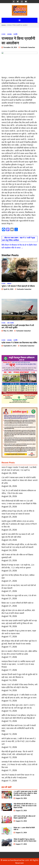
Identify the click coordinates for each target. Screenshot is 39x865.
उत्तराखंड (9, 34)
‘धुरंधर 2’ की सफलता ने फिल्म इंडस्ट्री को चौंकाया (18, 286)
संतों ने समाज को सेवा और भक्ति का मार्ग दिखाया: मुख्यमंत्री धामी (24, 817)
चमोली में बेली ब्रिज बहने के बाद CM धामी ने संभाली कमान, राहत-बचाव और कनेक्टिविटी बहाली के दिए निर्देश (19, 728)
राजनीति (15, 34)
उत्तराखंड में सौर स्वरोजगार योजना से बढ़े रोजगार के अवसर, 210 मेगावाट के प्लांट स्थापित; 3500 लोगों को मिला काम (19, 764)
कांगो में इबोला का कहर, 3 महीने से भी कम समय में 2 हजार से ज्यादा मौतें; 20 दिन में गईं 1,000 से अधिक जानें (19, 741)
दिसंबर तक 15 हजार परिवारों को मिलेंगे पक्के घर (17, 603)
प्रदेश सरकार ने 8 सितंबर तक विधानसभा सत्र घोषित (19, 342)
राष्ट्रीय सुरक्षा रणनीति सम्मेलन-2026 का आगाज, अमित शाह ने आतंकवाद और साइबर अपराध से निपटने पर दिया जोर (19, 524)
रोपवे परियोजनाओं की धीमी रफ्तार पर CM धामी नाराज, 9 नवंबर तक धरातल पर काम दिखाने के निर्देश (25, 806)
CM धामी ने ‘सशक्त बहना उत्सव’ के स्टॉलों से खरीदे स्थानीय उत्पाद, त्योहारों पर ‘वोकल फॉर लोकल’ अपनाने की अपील (19, 480)
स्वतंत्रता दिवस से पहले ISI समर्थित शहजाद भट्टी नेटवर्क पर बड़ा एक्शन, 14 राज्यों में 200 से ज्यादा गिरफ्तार (18, 664)
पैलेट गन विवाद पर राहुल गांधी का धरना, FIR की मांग (19, 595)
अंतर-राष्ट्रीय (10, 323)
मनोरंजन (9, 283)
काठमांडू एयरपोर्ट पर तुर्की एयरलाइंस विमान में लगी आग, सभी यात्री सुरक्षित (18, 326)
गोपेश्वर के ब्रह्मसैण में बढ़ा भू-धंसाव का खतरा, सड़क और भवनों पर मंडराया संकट (25, 840)
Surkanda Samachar (27, 47)
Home (4, 25)
